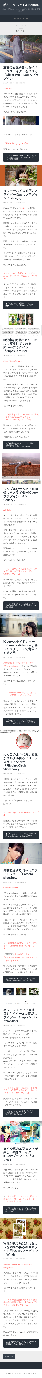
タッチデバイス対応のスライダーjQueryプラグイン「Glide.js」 (20, 194)
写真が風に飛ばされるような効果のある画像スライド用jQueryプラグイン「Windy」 (20, 1248)
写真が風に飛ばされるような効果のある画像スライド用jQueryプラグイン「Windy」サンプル (20, 1302)
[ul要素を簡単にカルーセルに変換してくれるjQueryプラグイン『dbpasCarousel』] (21, 324)
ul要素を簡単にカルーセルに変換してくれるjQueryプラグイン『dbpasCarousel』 (20, 345)
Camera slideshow (10, 887)
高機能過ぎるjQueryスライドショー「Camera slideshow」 (20, 873)
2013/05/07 (7, 504)
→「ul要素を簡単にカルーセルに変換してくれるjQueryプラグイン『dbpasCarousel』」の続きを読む (20, 444)
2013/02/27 (7, 657)
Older (9, 1356)
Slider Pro (7, 88)
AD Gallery (7, 510)
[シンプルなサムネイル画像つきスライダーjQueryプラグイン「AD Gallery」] (21, 468)
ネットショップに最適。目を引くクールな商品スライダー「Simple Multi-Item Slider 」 (20, 1015)
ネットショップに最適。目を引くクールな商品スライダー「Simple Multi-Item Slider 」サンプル (20, 1090)
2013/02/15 (7, 774)
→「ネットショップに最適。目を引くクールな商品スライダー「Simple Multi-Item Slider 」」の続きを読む (21, 1112)
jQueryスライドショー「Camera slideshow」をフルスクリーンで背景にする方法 (20, 647)
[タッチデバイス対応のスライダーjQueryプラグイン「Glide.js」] (21, 175)
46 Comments (20, 882)
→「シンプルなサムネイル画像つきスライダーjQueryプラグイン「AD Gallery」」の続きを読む (21, 605)
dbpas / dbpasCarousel (12, 361)
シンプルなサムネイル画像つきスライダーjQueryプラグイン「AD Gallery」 (20, 494)
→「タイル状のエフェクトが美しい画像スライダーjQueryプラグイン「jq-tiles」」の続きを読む (21, 1209)
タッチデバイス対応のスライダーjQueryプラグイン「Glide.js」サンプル (20, 276)
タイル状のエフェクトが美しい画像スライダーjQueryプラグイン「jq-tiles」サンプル (20, 1199)
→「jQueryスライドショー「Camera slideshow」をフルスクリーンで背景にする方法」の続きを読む (20, 721)
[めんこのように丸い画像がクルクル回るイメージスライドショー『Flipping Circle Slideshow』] (21, 740)
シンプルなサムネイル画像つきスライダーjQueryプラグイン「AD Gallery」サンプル (20, 571)
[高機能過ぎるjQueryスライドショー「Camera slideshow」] (21, 854)
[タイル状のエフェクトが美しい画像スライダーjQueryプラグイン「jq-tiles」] (21, 1132)
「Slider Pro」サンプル (15, 143)
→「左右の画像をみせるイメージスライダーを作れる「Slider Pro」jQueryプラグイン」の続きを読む (21, 157)
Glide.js (23, 208)
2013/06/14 (7, 355)
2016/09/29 (7, 83)
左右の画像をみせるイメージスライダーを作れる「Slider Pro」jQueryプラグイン (21, 72)
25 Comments (20, 504)
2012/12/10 (7, 1164)
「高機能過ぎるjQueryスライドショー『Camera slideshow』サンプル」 (20, 945)
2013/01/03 (7, 1025)
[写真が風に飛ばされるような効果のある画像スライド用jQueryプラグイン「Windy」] (21, 1228)
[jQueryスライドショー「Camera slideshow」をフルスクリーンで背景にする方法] (21, 625)
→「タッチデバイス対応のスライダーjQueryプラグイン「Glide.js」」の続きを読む (20, 304)
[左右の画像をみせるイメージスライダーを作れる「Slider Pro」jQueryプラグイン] (21, 49)
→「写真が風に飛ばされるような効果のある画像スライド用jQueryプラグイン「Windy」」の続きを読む (21, 1343)
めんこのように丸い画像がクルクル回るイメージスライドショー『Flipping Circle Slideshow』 (20, 761)
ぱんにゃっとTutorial (21, 5)
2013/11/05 (7, 203)
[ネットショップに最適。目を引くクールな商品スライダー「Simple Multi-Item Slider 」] (21, 996)
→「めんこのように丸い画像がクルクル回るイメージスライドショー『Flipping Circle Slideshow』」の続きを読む (21, 834)
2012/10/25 (7, 1259)
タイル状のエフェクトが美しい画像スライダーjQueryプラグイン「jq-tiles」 (20, 1154)
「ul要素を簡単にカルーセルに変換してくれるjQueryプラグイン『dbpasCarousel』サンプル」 (21, 417)
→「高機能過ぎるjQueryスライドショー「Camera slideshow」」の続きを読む (20, 979)
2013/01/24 (7, 882)
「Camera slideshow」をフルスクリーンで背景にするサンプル (20, 693)
